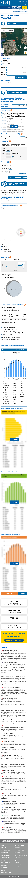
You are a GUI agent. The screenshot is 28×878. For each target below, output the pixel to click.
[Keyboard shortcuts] (9, 55)
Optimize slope (15, 153)
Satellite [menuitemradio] (10, 30)
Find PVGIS (17, 847)
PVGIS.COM (4, 860)
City (2, 70)
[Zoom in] (2, 49)
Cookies (3, 870)
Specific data (17, 857)
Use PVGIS (17, 852)
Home (2, 845)
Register (14, 7)
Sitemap (16, 862)
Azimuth (4, 157)
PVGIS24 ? (4, 847)
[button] (14, 40)
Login (19, 7)
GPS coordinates (7, 62)
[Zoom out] (2, 51)
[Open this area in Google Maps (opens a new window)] (3, 55)
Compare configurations (20, 855)
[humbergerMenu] (1, 2)
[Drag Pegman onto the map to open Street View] (25, 52)
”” (5, 105)
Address (5, 60)
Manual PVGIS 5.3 (5, 855)
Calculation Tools (5, 857)
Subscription (4, 852)
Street (2, 72)
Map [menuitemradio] (4, 30)
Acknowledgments (6, 872)
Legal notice (4, 867)
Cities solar (4, 865)
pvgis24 (24, 7)
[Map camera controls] (25, 47)
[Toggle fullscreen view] (25, 30)
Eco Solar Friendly (5, 862)
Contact (16, 860)
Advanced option (22, 173)
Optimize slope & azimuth (19, 157)
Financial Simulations (14, 640)
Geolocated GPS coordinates (7, 64)
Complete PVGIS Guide (20, 845)
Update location (20, 78)
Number (3, 74)
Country (3, 67)
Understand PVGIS (19, 850)
